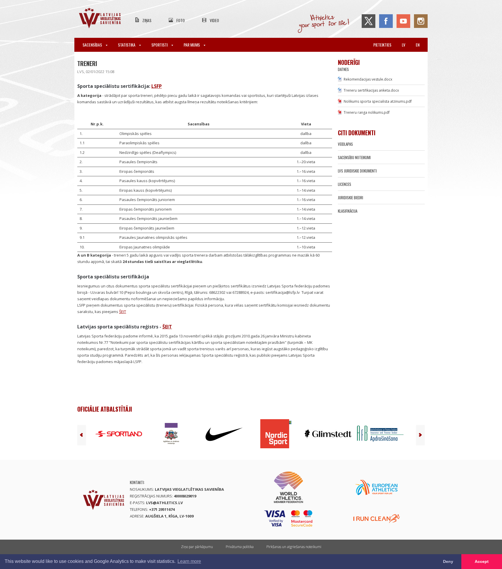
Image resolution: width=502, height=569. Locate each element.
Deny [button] (448, 561)
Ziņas (146, 20)
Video (214, 20)
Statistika (127, 45)
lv (403, 45)
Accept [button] (482, 561)
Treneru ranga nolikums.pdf (367, 112)
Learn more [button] (189, 561)
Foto (180, 20)
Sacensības (93, 45)
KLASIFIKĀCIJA (347, 211)
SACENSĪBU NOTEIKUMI (354, 157)
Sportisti (159, 45)
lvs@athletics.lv (164, 502)
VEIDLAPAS (345, 144)
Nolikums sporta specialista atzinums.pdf (378, 101)
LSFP (156, 86)
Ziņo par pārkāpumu (197, 546)
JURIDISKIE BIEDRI (350, 197)
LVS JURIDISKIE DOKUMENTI (357, 171)
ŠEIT (122, 311)
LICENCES (344, 184)
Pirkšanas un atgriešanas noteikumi (293, 546)
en (417, 45)
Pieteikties (382, 45)
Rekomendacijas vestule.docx (368, 79)
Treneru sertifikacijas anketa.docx (371, 90)
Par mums (192, 45)
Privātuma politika (240, 546)
